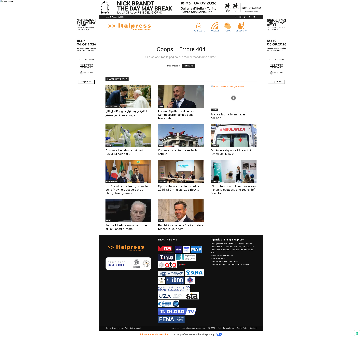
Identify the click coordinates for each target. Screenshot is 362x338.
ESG (219, 328)
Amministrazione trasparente (193, 328)
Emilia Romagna (112, 181)
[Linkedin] (245, 17)
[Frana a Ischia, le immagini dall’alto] (234, 98)
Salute (108, 145)
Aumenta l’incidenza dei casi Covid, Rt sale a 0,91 (124, 152)
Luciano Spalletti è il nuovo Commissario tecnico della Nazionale (176, 115)
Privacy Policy (228, 328)
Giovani (214, 181)
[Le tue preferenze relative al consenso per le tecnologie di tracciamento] (357, 333)
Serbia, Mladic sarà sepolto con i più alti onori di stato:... (126, 227)
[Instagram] (240, 17)
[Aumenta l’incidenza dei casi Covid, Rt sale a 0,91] (128, 135)
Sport (161, 106)
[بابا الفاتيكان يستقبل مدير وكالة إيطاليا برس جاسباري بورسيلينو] (128, 96)
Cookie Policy (242, 328)
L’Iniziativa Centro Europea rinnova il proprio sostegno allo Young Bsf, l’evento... (233, 189)
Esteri (108, 220)
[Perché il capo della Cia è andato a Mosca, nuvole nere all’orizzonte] (181, 210)
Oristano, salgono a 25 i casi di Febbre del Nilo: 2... (231, 152)
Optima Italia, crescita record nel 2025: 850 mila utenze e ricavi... (179, 187)
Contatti (253, 328)
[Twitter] (250, 17)
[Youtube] (254, 17)
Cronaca (214, 109)
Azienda (176, 328)
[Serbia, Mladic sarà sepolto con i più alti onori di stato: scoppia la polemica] (128, 210)
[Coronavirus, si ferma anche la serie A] (181, 135)
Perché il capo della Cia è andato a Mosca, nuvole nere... (180, 227)
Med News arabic (112, 106)
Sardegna (215, 145)
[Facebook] (236, 17)
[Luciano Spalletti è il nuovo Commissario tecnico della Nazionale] (181, 96)
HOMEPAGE (188, 66)
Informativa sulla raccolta (154, 334)
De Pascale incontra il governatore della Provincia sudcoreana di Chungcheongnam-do (127, 189)
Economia (162, 181)
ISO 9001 (211, 328)
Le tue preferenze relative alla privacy (193, 334)
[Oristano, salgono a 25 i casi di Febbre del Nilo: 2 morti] (234, 135)
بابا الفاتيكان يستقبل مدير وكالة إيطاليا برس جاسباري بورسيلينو (128, 113)
